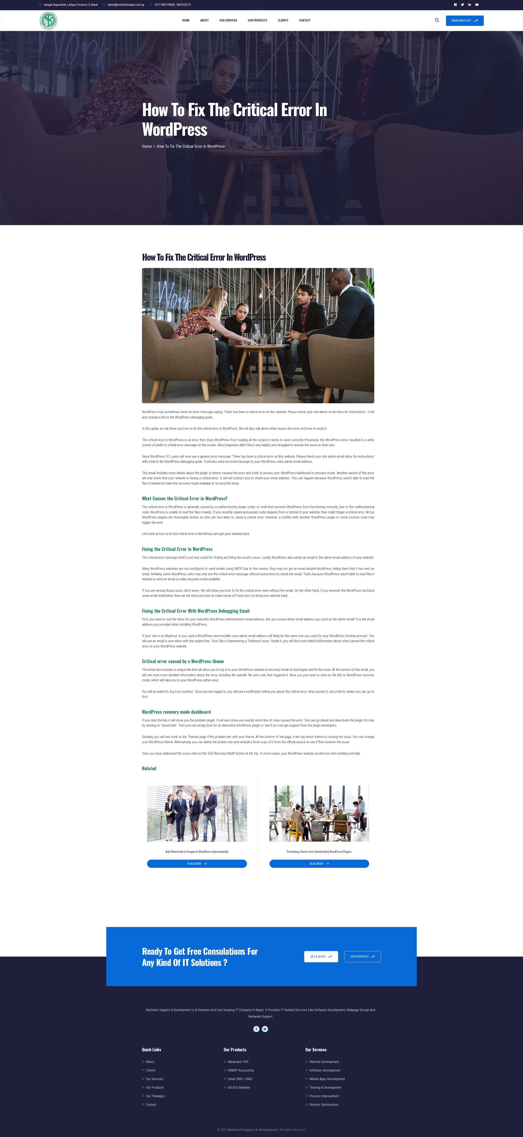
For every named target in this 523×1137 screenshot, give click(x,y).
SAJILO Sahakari (239, 1087)
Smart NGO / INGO (240, 1079)
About (204, 20)
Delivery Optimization (324, 1105)
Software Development (325, 1070)
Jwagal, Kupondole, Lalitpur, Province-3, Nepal (71, 5)
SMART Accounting (241, 1070)
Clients (283, 20)
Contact (305, 20)
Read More (195, 863)
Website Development (324, 1062)
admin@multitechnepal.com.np (126, 5)
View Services (360, 956)
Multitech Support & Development (253, 1130)
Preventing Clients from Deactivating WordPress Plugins (319, 851)
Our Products (257, 20)
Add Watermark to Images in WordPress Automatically (196, 851)
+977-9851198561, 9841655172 (172, 5)
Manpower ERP (462, 20)
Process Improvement (324, 1096)
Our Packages (155, 1096)
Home (186, 20)
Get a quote (318, 956)
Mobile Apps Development (327, 1079)
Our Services (228, 20)
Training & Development (325, 1087)
